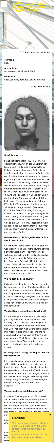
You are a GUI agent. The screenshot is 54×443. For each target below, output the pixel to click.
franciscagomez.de (40, 86)
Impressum (8, 435)
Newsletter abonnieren (29, 437)
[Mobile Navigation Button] (4, 4)
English (7, 440)
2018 (6, 63)
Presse (7, 432)
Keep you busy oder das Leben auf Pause (24, 79)
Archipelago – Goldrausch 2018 (19, 71)
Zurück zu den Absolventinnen (34, 52)
